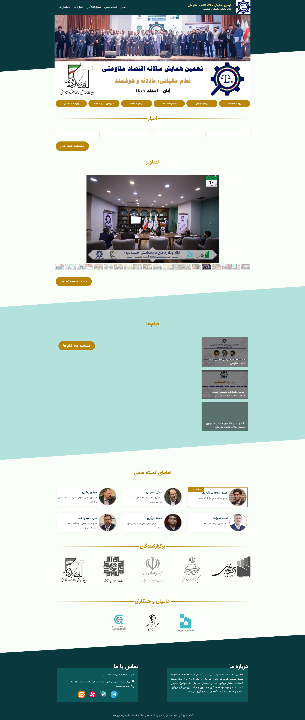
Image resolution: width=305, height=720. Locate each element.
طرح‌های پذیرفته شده (104, 103)
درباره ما (78, 7)
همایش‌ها (64, 7)
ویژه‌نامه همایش (71, 103)
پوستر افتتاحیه (234, 103)
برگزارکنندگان (94, 7)
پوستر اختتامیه (136, 103)
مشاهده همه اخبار (72, 146)
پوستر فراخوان (201, 103)
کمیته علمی (110, 7)
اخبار (123, 7)
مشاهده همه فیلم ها (76, 345)
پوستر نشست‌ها (169, 103)
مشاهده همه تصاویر (74, 281)
